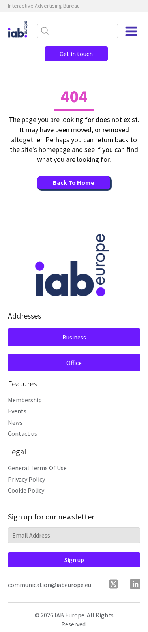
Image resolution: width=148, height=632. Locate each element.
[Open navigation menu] (131, 31)
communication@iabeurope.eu (49, 585)
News (15, 422)
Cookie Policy (26, 490)
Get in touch (76, 54)
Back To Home (73, 182)
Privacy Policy (26, 479)
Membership (25, 400)
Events (17, 411)
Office (74, 363)
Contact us (22, 433)
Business (74, 337)
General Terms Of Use (37, 468)
